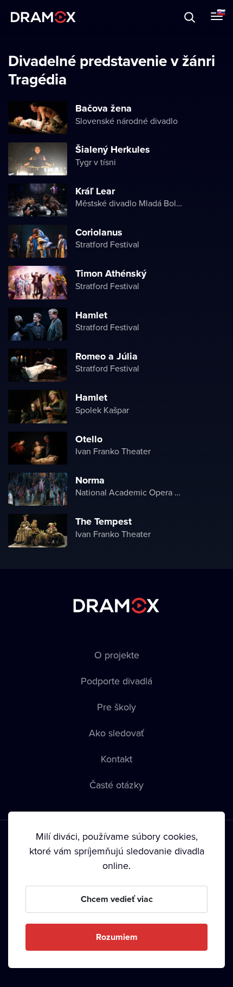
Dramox (43, 17)
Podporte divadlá (116, 681)
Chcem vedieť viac (117, 899)
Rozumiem (117, 937)
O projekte (116, 655)
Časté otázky (116, 785)
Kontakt (116, 759)
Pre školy (116, 707)
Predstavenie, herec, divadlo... (109, 17)
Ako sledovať (116, 733)
